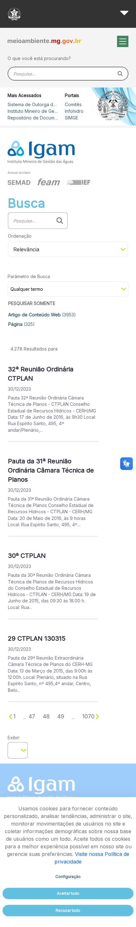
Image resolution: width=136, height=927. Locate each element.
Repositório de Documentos (33, 117)
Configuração (68, 876)
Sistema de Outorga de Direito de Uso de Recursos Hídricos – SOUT (33, 104)
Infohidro (74, 111)
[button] (68, 303)
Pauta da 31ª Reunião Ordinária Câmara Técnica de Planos (51, 470)
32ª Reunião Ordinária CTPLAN (40, 373)
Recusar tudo (68, 910)
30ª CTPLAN (27, 555)
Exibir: (14, 737)
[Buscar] (120, 74)
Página (21, 324)
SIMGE (71, 117)
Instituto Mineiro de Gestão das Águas (33, 111)
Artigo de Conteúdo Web (42, 314)
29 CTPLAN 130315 (36, 638)
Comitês (73, 104)
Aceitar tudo (68, 893)
